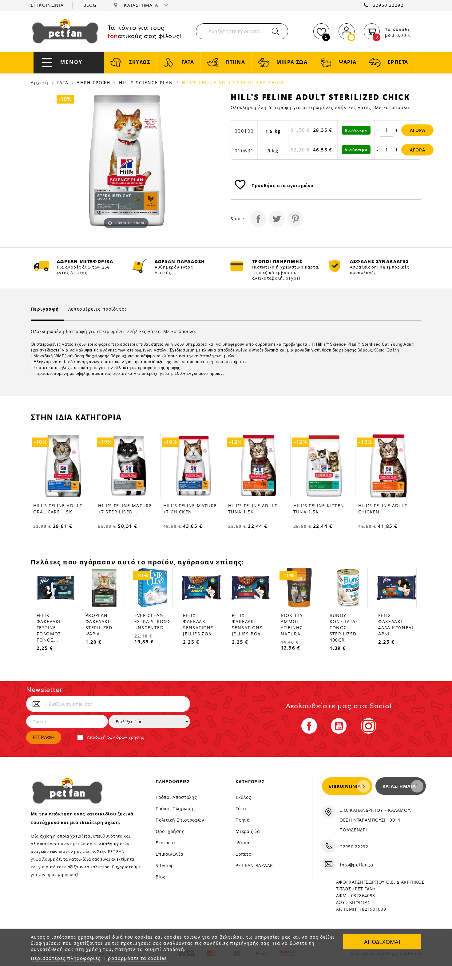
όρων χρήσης (130, 737)
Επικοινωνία (170, 854)
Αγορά (417, 130)
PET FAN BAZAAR (254, 865)
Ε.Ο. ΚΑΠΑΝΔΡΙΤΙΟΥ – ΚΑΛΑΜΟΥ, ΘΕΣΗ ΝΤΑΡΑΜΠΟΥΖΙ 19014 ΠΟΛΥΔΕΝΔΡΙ (375, 820)
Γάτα (241, 808)
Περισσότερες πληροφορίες (66, 958)
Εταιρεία (165, 843)
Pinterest (295, 219)
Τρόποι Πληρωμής (176, 808)
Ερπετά (244, 854)
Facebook (309, 726)
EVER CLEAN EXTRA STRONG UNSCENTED (152, 621)
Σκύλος (243, 797)
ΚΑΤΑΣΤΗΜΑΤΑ (142, 5)
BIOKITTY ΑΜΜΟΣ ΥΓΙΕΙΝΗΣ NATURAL (292, 624)
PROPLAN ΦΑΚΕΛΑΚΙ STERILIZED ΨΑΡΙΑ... (99, 624)
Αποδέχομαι (382, 941)
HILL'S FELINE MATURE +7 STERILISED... (125, 509)
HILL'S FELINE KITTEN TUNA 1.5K (318, 509)
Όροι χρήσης (170, 831)
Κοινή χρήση (258, 219)
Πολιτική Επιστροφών (180, 820)
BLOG (90, 5)
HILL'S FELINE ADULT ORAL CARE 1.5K (58, 509)
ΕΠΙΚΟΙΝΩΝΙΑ (47, 5)
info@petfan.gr (357, 865)
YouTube (339, 726)
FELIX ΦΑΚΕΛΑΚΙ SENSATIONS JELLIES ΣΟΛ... (199, 624)
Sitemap (165, 865)
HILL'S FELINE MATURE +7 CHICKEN (190, 509)
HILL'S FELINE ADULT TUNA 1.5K (253, 509)
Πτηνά (243, 820)
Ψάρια (243, 843)
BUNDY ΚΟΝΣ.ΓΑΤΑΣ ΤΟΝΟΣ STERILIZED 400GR (344, 627)
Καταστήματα (399, 786)
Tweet (277, 219)
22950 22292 (388, 5)
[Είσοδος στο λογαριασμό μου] (347, 30)
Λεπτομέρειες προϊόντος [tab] (97, 309)
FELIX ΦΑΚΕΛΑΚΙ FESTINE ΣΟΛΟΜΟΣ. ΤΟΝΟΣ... (50, 627)
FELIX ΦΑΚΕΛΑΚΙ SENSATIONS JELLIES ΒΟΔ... (249, 624)
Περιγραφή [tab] (45, 309)
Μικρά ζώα (248, 831)
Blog (160, 877)
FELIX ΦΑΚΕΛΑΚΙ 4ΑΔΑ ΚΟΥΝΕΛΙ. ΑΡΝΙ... (396, 624)
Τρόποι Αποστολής (176, 797)
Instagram (368, 726)
